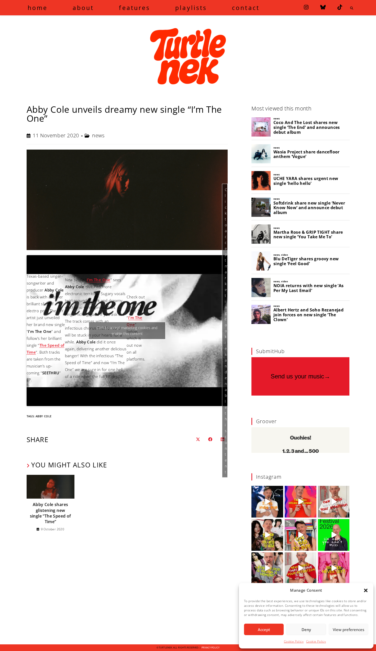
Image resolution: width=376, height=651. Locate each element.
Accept (264, 629)
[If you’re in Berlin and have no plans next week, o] (334, 535)
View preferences (348, 629)
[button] (365, 590)
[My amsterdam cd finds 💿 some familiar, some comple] (300, 535)
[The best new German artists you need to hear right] (267, 535)
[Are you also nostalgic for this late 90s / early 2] (300, 502)
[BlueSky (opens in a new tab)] (323, 7)
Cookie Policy (294, 641)
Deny (306, 629)
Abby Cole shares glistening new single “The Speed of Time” (50, 513)
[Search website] (352, 8)
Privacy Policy (210, 647)
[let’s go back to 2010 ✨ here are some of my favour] (267, 502)
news (98, 135)
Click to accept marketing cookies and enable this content (226, 330)
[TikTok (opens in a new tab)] (339, 7)
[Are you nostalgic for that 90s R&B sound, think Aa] (334, 568)
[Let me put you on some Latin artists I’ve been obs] (267, 568)
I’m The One (98, 279)
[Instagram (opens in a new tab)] (306, 7)
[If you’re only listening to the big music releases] (334, 502)
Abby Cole (44, 416)
